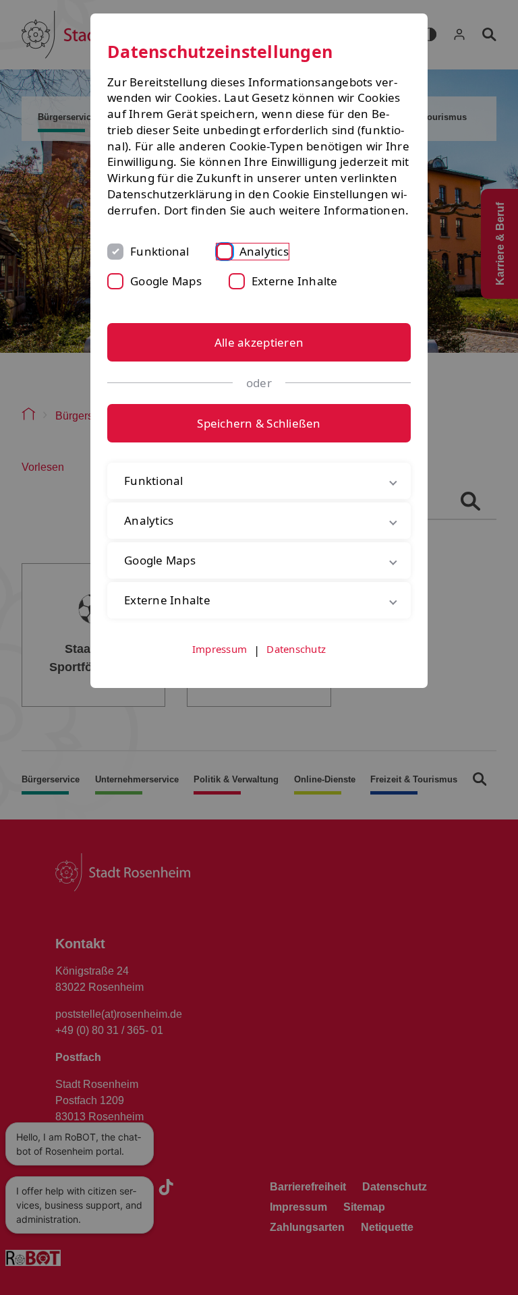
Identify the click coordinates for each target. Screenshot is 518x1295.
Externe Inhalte (295, 281)
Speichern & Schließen (258, 423)
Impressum (219, 664)
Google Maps (166, 281)
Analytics (264, 251)
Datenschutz (296, 664)
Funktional (160, 251)
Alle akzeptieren (259, 342)
